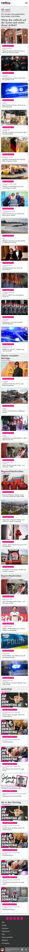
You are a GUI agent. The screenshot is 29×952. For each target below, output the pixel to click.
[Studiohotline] (21, 918)
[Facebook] (11, 918)
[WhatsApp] (7, 918)
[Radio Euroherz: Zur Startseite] (12, 2)
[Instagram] (14, 918)
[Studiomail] (18, 918)
